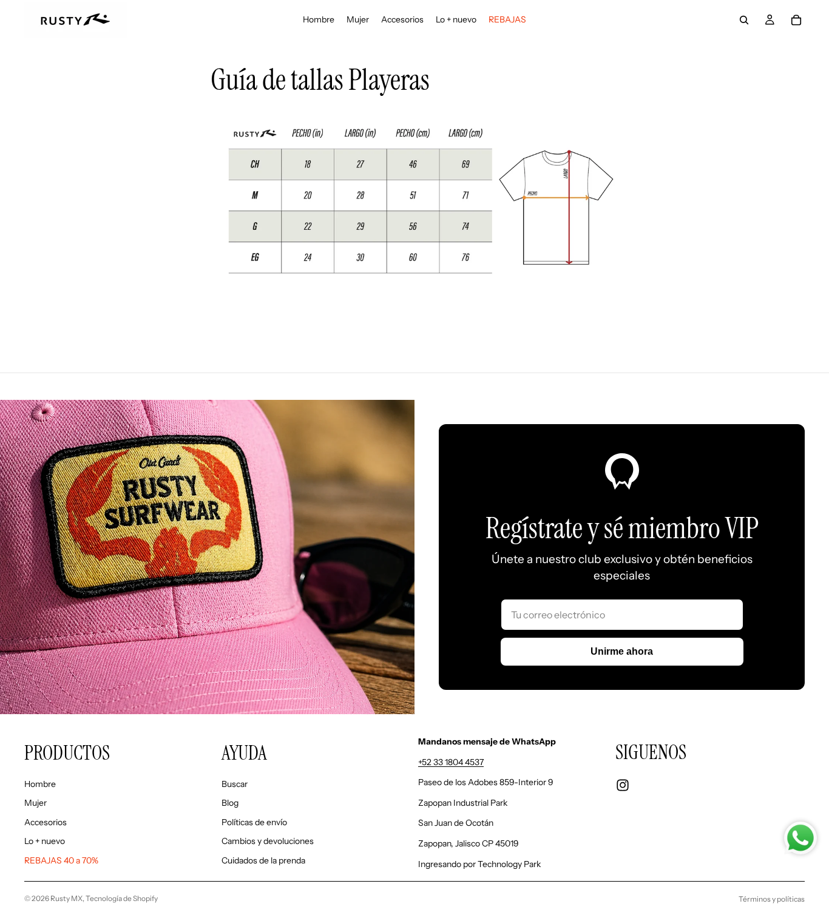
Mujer (35, 802)
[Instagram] (622, 785)
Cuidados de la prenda (263, 860)
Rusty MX (66, 898)
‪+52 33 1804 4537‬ (451, 762)
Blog (230, 802)
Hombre (40, 783)
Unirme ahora (621, 651)
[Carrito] (796, 20)
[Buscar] (744, 20)
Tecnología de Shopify (122, 898)
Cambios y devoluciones (268, 841)
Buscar (235, 783)
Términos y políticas (772, 898)
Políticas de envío (254, 822)
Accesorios (45, 822)
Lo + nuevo (44, 841)
